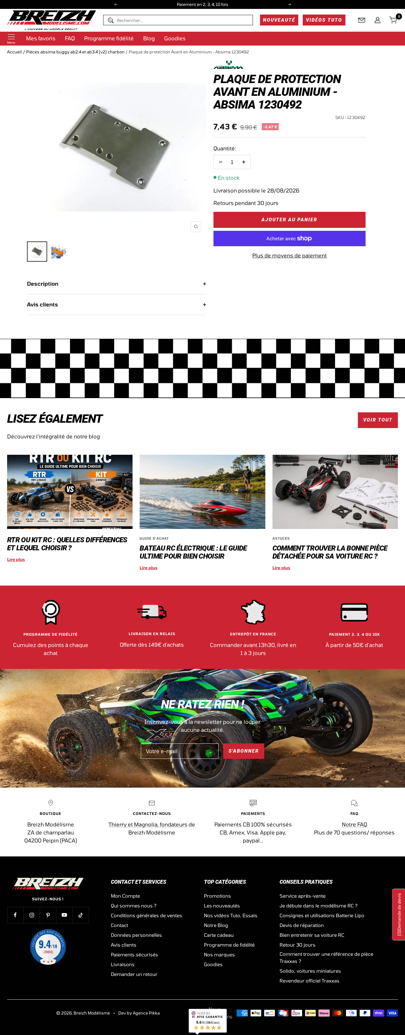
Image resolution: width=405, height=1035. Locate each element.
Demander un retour (134, 974)
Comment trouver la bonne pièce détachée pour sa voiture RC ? (330, 552)
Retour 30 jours (297, 944)
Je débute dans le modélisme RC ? (319, 905)
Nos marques (219, 954)
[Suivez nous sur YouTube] (64, 915)
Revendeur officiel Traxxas (309, 980)
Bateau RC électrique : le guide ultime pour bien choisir (193, 552)
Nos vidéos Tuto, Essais (230, 915)
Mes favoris (40, 38)
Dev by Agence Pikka (139, 1012)
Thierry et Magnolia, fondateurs (148, 824)
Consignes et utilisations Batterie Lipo (322, 915)
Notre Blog (216, 925)
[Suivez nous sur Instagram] (31, 915)
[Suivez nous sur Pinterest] (48, 915)
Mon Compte (125, 896)
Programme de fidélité (229, 944)
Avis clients (42, 304)
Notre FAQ (354, 824)
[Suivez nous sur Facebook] (15, 915)
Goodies (175, 38)
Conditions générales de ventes (146, 915)
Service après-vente (303, 896)
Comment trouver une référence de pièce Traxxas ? (326, 957)
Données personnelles (136, 935)
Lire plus (16, 559)
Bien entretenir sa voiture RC (312, 935)
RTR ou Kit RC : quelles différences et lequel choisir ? (67, 544)
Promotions (217, 896)
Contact (119, 925)
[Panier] (393, 20)
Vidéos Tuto (324, 20)
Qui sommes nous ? (134, 905)
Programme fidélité (109, 38)
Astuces (281, 538)
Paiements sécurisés (134, 954)
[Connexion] (377, 20)
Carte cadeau (219, 935)
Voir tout (378, 420)
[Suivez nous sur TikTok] (80, 915)
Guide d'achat (154, 538)
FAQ (70, 38)
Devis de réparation (302, 925)
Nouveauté (279, 20)
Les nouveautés (222, 905)
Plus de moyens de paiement (289, 255)
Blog (149, 38)
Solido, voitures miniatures (310, 971)
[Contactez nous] (361, 20)
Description (42, 283)
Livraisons (123, 964)
